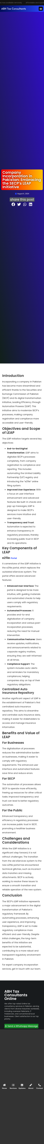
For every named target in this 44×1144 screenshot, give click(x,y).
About (30, 1088)
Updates (22, 1088)
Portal (14, 558)
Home (4, 1088)
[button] (41, 9)
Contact (39, 1088)
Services (13, 1088)
